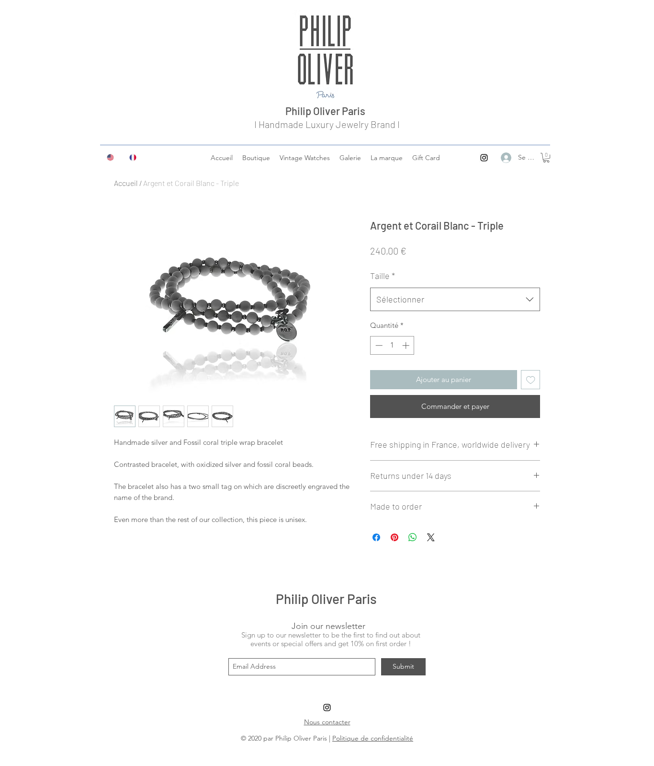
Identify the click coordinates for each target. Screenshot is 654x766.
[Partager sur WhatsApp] (412, 537)
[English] (111, 157)
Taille (382, 275)
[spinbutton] (392, 345)
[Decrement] (378, 345)
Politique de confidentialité (372, 738)
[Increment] (406, 345)
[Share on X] (431, 537)
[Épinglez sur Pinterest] (394, 537)
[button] (546, 157)
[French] (133, 157)
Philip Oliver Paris (327, 110)
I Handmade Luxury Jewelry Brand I (327, 124)
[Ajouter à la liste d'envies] (531, 380)
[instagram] (484, 157)
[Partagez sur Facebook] (376, 537)
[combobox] (455, 300)
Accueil (126, 182)
